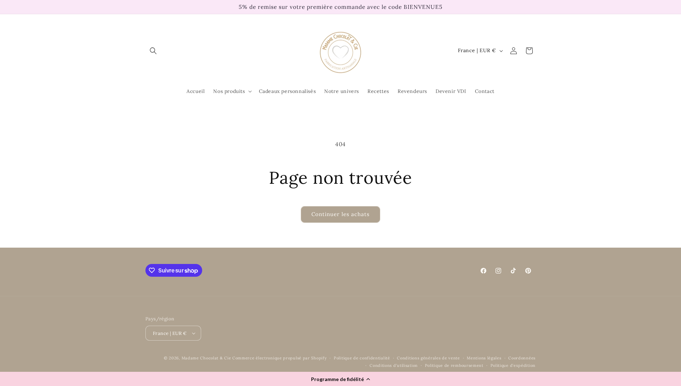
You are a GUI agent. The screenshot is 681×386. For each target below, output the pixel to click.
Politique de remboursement (454, 365)
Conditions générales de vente (428, 357)
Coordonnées (522, 357)
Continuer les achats (340, 214)
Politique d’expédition (513, 365)
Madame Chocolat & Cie (206, 357)
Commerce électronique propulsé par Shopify (279, 357)
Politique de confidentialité (362, 357)
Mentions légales (484, 357)
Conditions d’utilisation (394, 365)
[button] (340, 379)
